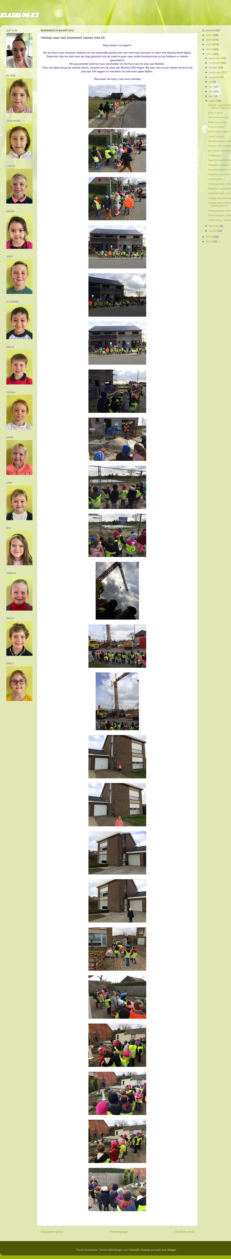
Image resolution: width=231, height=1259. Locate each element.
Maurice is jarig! (217, 122)
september (215, 72)
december (215, 58)
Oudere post (184, 1232)
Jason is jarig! (216, 136)
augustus (214, 77)
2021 (209, 35)
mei (211, 91)
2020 (209, 39)
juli (211, 81)
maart (212, 101)
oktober (213, 67)
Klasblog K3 (19, 16)
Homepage (119, 1232)
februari (214, 226)
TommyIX (133, 1250)
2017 (209, 54)
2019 (209, 44)
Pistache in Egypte (218, 165)
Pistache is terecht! (219, 174)
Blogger (171, 1250)
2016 (209, 236)
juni (211, 86)
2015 (209, 241)
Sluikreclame (215, 179)
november (215, 63)
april (212, 96)
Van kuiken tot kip (218, 117)
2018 (209, 49)
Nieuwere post (52, 1232)
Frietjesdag (214, 155)
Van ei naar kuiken (218, 131)
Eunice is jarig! (216, 127)
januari (213, 230)
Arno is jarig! (215, 112)
